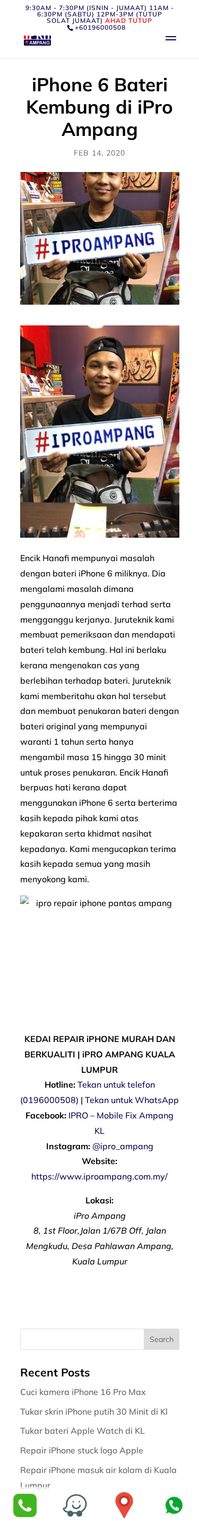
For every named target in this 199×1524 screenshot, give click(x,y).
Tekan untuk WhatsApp (132, 1100)
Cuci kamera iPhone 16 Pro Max (84, 1392)
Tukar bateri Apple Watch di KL (83, 1430)
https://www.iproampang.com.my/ (99, 1176)
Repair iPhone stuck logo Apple (82, 1450)
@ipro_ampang (122, 1146)
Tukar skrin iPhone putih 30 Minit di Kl (95, 1411)
